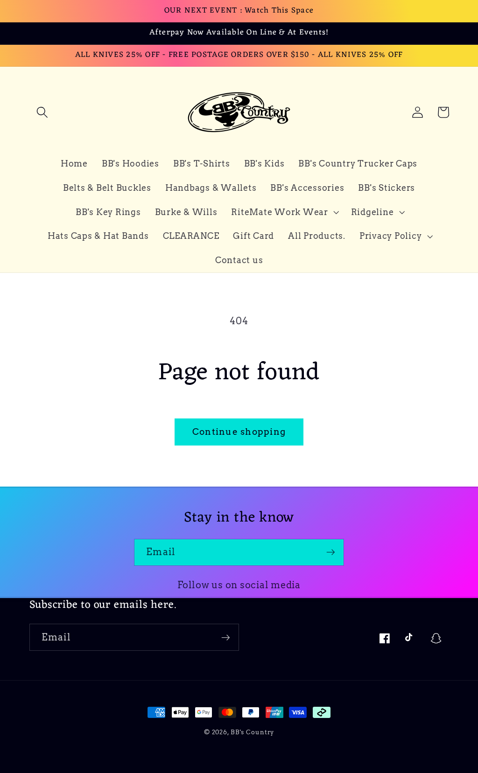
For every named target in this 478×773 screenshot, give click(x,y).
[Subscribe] (331, 552)
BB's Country (252, 732)
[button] (42, 112)
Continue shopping (239, 431)
